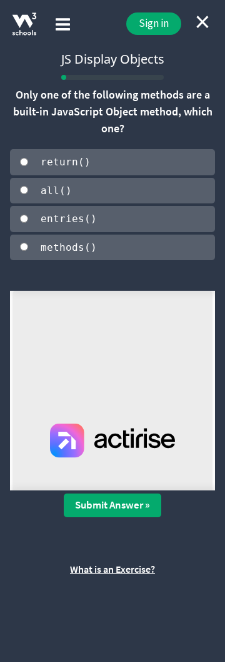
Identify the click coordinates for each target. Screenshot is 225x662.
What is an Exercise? (112, 569)
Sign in (154, 23)
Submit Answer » (112, 505)
